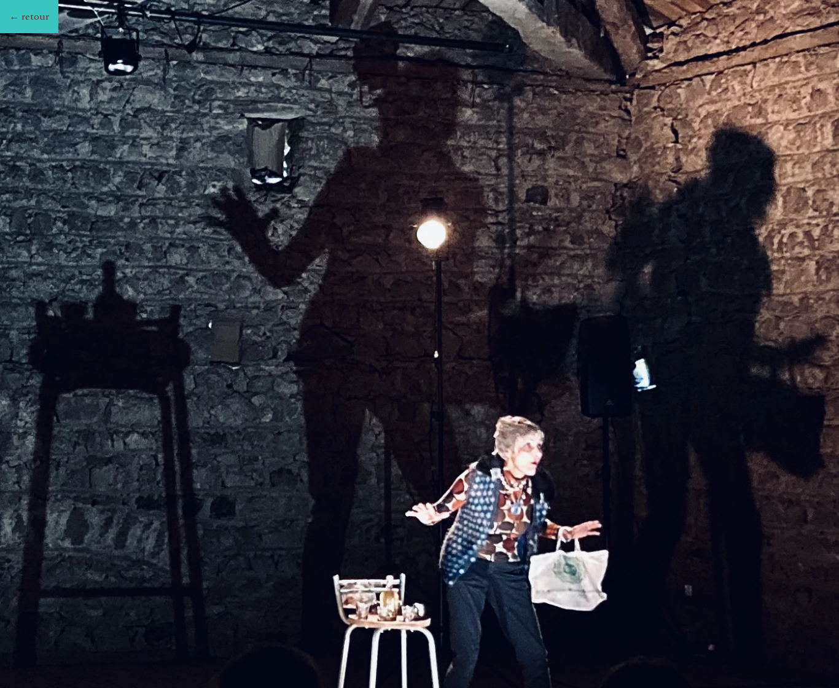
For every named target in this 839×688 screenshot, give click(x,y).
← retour (29, 16)
